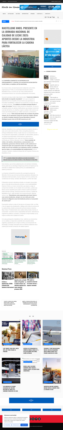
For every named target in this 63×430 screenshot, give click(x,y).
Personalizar (7, 424)
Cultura (18, 13)
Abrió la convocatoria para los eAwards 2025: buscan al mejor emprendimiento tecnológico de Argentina (29, 303)
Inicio (4, 13)
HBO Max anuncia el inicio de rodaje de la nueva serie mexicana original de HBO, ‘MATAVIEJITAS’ (52, 118)
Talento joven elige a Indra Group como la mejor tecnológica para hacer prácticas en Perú (10, 303)
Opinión (33, 13)
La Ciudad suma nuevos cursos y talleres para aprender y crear (26, 21)
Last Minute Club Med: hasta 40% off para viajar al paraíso (11, 350)
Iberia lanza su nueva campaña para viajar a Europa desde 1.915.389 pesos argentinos (31, 368)
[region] (16, 420)
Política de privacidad (12, 1)
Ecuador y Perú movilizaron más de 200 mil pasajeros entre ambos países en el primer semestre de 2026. (52, 351)
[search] (58, 17)
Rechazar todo (16, 424)
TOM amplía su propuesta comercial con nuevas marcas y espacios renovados (32, 282)
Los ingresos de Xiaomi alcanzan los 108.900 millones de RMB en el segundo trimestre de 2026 (10, 389)
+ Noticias (39, 13)
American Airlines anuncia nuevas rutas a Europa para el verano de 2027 (51, 388)
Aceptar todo (24, 424)
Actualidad (11, 13)
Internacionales (7, 344)
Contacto (4, 1)
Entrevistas (25, 13)
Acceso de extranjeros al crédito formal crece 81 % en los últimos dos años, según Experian (30, 351)
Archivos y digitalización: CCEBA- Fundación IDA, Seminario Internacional (8, 284)
